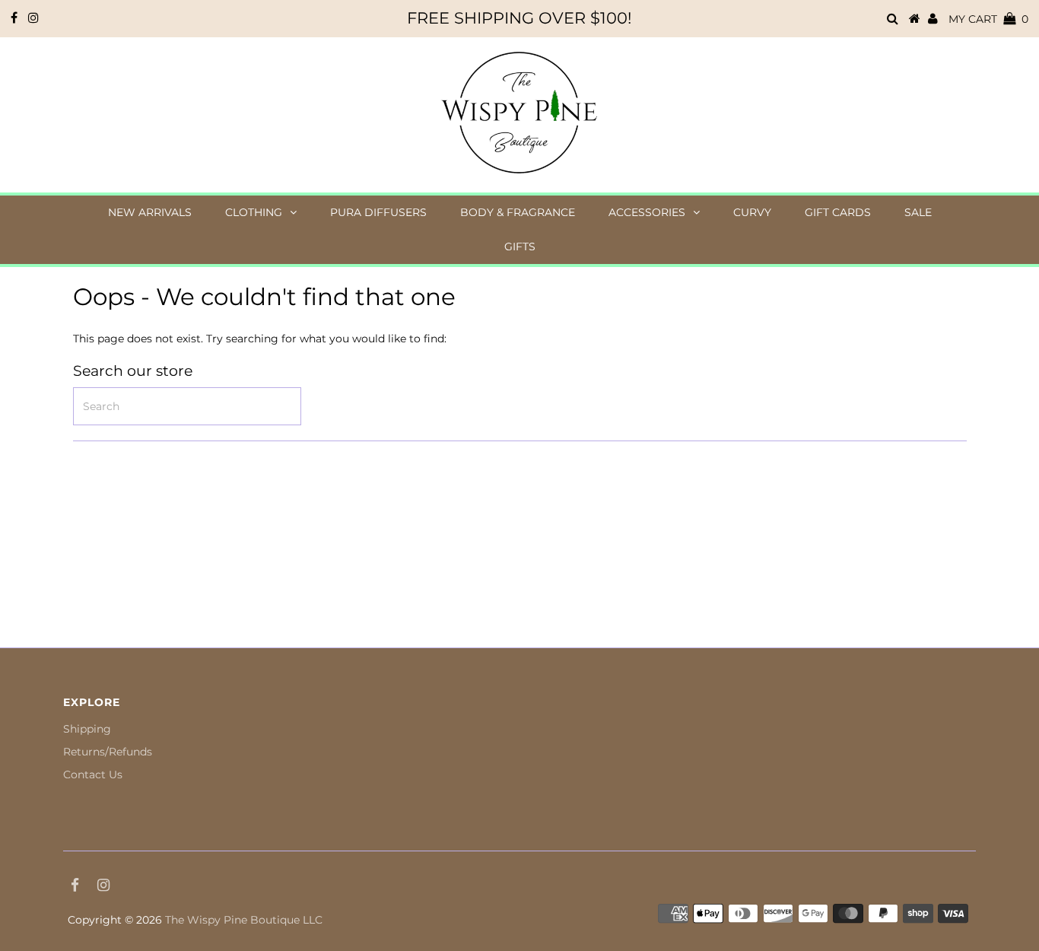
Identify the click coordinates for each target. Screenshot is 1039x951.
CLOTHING (253, 212)
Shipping (87, 729)
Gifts (519, 246)
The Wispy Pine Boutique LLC (244, 920)
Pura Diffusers (378, 212)
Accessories (646, 212)
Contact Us (92, 774)
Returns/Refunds (107, 752)
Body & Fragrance (517, 212)
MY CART (988, 19)
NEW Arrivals (150, 212)
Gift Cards (838, 212)
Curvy (752, 212)
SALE (918, 212)
